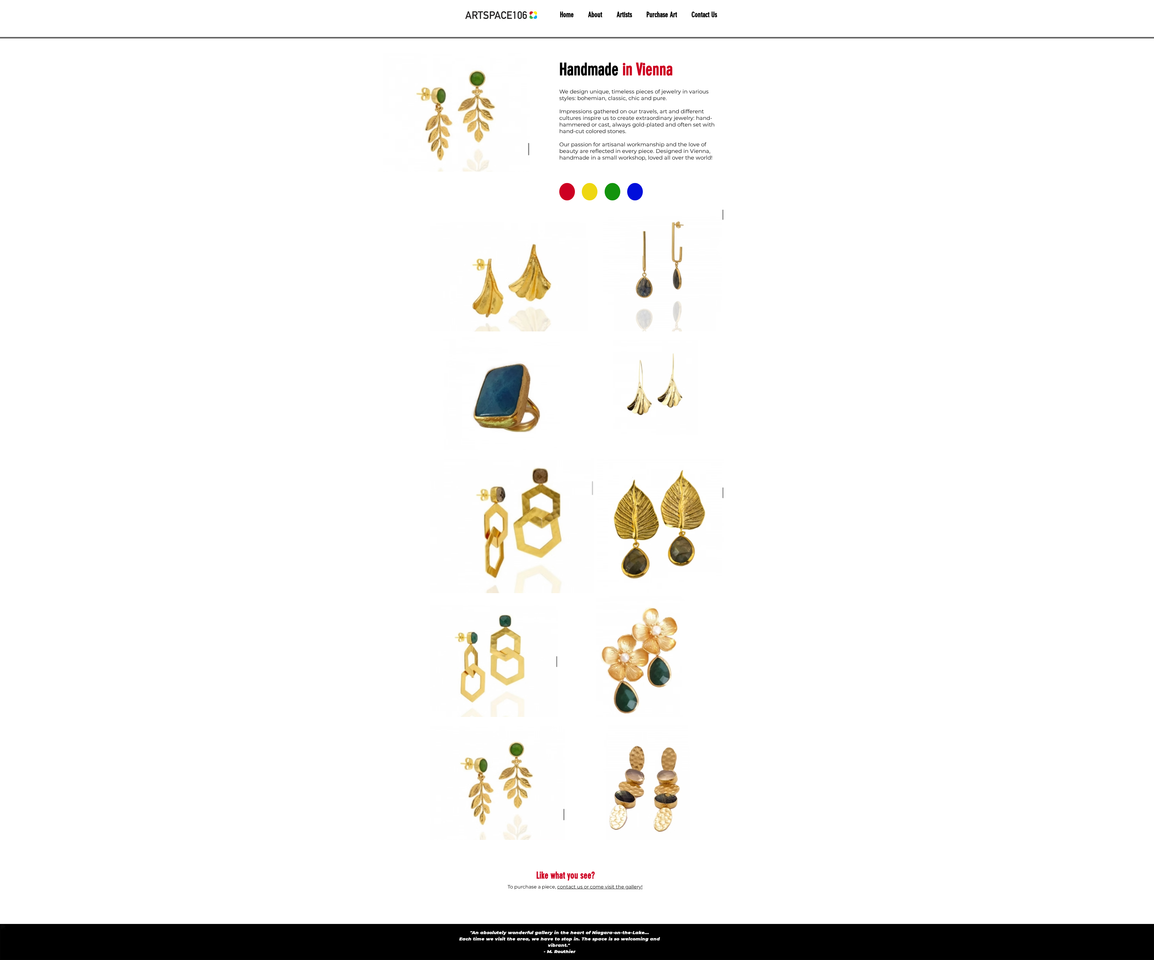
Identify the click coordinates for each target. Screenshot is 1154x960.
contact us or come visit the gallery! (600, 887)
